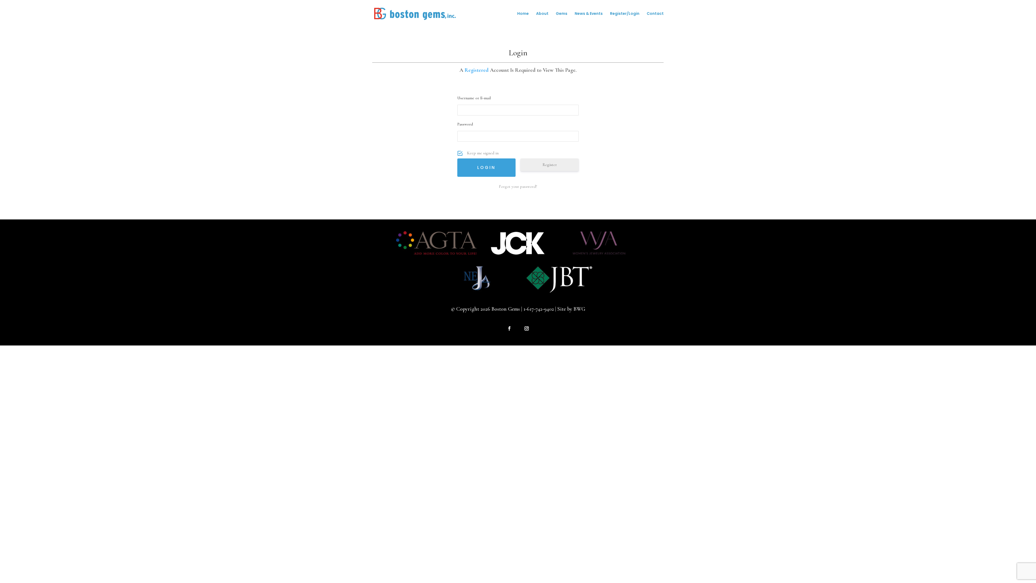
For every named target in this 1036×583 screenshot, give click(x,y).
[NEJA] (477, 292)
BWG (579, 309)
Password (465, 124)
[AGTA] (436, 257)
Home (523, 14)
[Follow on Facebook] (509, 328)
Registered (477, 70)
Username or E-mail (474, 98)
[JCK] (517, 257)
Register (550, 164)
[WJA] (599, 257)
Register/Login (624, 14)
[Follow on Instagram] (527, 328)
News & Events (589, 14)
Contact (655, 14)
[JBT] (559, 292)
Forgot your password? (518, 186)
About (542, 14)
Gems (561, 14)
